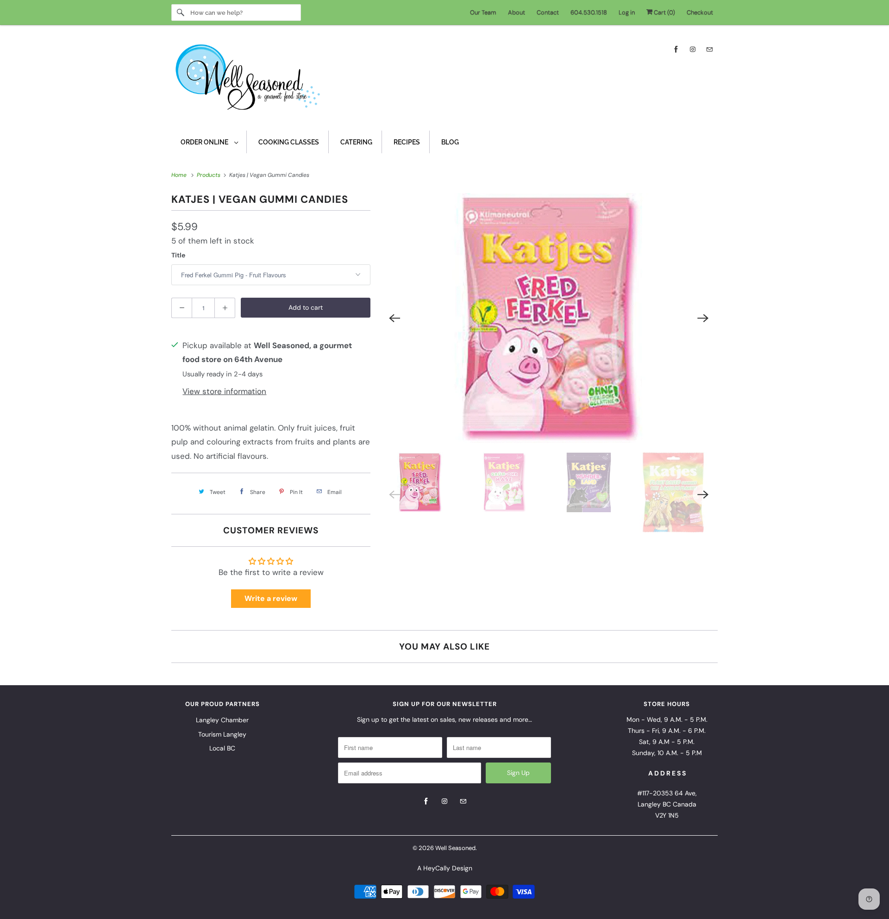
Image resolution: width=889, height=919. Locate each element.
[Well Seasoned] (444, 80)
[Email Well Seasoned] (709, 49)
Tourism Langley (222, 734)
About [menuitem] (516, 12)
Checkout (700, 12)
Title (178, 255)
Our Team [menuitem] (483, 12)
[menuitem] (209, 142)
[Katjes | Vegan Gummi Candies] (548, 318)
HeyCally (436, 868)
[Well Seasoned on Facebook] (676, 49)
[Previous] (394, 318)
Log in (627, 12)
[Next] (703, 318)
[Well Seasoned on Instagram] (693, 49)
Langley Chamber (222, 720)
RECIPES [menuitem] (407, 142)
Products (209, 175)
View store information (224, 391)
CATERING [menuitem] (356, 142)
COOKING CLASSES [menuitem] (288, 142)
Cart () (663, 12)
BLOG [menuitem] (450, 142)
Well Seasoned (455, 848)
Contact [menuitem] (548, 12)
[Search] (180, 12)
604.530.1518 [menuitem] (588, 12)
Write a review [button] (270, 598)
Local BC (222, 748)
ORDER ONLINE (205, 142)
